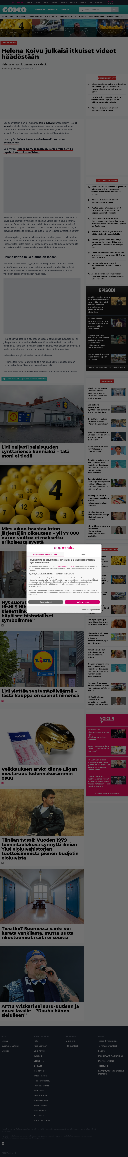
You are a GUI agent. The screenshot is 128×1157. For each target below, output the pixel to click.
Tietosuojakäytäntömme (90, 609)
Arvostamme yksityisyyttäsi (45, 554)
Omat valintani (46, 602)
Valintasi (82, 554)
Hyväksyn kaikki (82, 602)
